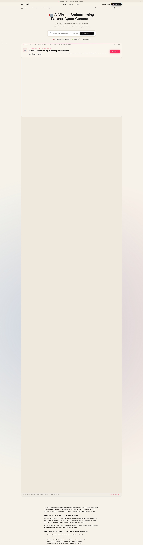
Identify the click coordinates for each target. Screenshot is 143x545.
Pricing (104, 4)
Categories (36, 8)
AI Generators (28, 8)
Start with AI (114, 51)
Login (108, 4)
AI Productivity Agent (46, 8)
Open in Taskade (114, 494)
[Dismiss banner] (141, 1)
